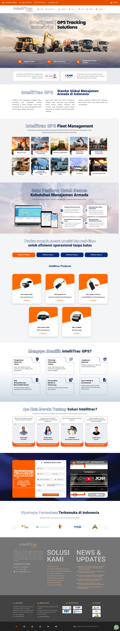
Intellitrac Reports (96, 255)
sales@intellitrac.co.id (25, 571)
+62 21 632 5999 (19, 614)
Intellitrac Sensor (48, 255)
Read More (27, 300)
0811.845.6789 (24, 567)
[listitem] (91, 568)
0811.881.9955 (22, 569)
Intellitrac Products (24, 255)
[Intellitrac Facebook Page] (24, 626)
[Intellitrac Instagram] (40, 626)
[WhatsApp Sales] (116, 627)
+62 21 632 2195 (19, 616)
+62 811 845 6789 (44, 616)
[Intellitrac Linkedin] (48, 626)
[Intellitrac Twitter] (32, 626)
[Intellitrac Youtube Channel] (56, 626)
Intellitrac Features (72, 255)
